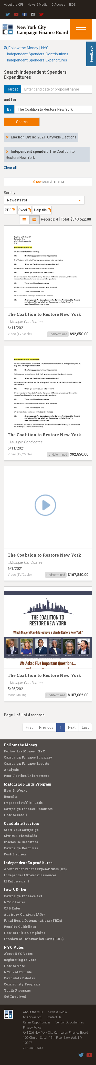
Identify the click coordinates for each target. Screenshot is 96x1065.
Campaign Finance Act (23, 896)
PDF (8, 210)
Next (72, 727)
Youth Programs (17, 990)
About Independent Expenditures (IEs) (35, 869)
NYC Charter (14, 902)
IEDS (72, 4)
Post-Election (15, 854)
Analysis (11, 769)
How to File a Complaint (24, 933)
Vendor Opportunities (70, 1022)
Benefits (10, 796)
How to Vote (14, 966)
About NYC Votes (18, 954)
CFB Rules (12, 908)
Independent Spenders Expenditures (37, 60)
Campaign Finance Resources (28, 809)
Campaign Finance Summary (28, 757)
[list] (24, 219)
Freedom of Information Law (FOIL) (33, 939)
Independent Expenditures (28, 862)
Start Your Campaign (21, 830)
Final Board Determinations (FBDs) (33, 920)
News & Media (38, 4)
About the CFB (14, 4)
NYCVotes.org (32, 1017)
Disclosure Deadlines (21, 842)
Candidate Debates (19, 978)
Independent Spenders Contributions (37, 54)
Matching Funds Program (27, 784)
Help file (41, 210)
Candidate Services (21, 823)
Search (22, 122)
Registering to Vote (20, 960)
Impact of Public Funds (23, 803)
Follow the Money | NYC (28, 48)
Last (85, 727)
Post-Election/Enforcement (26, 776)
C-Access (58, 4)
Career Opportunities (36, 1022)
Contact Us (54, 1017)
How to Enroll (15, 815)
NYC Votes (14, 947)
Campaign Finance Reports (26, 763)
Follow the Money (21, 744)
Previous (46, 727)
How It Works (15, 790)
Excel (23, 210)
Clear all (10, 168)
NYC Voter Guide (18, 972)
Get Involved (15, 996)
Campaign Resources (21, 848)
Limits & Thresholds (20, 836)
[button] (44, 200)
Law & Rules (15, 889)
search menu (48, 181)
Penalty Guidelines (20, 927)
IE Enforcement (16, 881)
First (29, 727)
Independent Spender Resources (30, 875)
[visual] (34, 219)
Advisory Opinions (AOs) (24, 914)
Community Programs (22, 984)
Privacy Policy (32, 1027)
